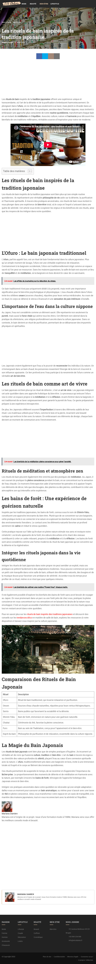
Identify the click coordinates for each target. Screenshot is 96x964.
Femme (4, 933)
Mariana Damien (7, 42)
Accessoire (6, 941)
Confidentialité (59, 957)
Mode (24, 4)
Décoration (22, 937)
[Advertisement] (48, 80)
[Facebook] (39, 56)
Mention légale (72, 957)
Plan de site (47, 957)
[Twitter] (45, 56)
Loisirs (20, 941)
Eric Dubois (6, 22)
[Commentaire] (51, 56)
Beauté (33, 4)
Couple (20, 933)
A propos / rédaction (85, 960)
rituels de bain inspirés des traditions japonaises (50, 614)
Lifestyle (54, 4)
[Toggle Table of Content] (28, 171)
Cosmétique (38, 937)
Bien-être (44, 4)
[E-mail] (3, 827)
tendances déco (24, 617)
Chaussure (6, 945)
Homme (5, 937)
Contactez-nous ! (87, 957)
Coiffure (37, 933)
